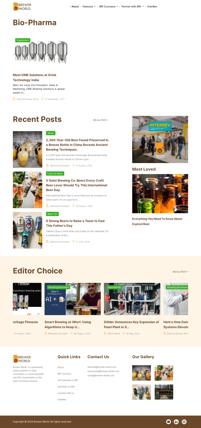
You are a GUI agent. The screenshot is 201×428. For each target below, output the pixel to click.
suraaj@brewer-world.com (100, 375)
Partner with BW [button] (132, 6)
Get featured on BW (68, 380)
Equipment (23, 40)
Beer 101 (52, 213)
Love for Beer (55, 173)
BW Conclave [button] (107, 6)
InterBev (152, 6)
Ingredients (82, 287)
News (51, 133)
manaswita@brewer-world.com (103, 371)
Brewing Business (27, 287)
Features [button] (88, 6)
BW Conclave (64, 373)
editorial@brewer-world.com (101, 367)
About (75, 6)
